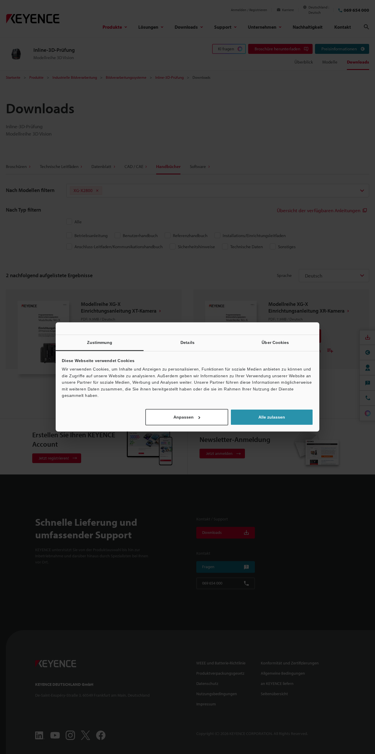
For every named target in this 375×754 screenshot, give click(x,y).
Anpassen (183, 417)
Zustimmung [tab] (99, 342)
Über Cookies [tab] (275, 342)
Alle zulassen (271, 417)
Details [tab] (187, 342)
